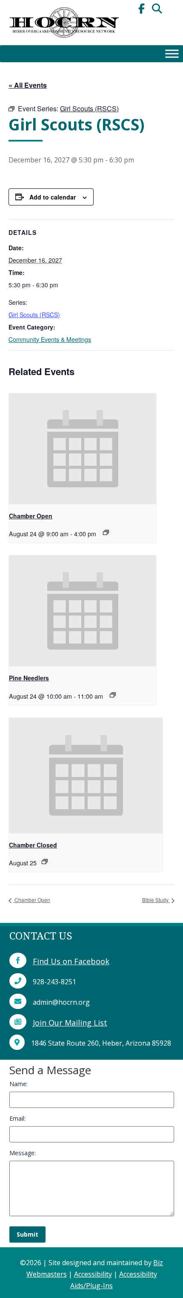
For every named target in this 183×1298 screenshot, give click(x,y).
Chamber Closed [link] (33, 845)
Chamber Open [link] (30, 516)
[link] (64, 42)
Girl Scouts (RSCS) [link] (34, 314)
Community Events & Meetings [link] (50, 339)
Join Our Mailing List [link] (70, 1023)
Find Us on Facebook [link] (71, 961)
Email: (17, 1118)
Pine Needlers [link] (29, 678)
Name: (18, 1084)
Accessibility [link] (93, 1274)
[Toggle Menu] (172, 53)
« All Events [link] (28, 85)
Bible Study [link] (156, 899)
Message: (22, 1153)
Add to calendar (52, 197)
